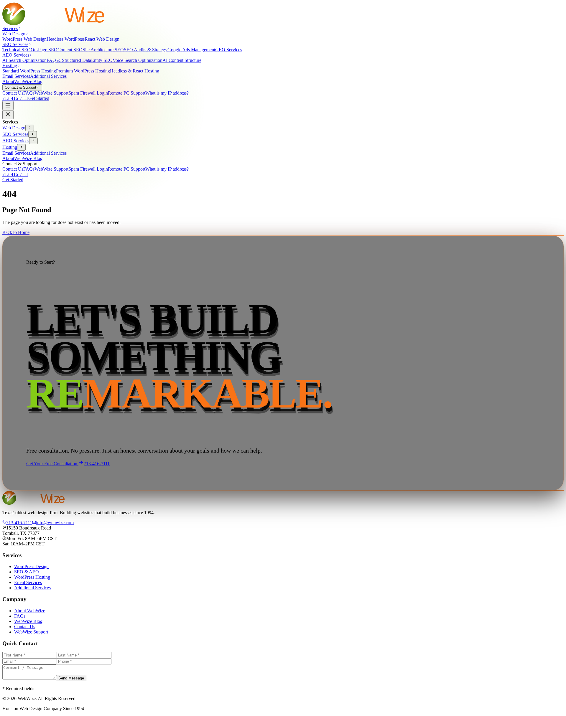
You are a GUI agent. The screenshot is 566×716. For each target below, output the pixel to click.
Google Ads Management (191, 49)
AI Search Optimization (24, 60)
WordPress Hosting (32, 577)
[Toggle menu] (8, 105)
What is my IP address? (167, 92)
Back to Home (15, 232)
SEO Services (15, 134)
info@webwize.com (55, 522)
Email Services (16, 76)
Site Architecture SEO (103, 49)
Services (10, 28)
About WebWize (29, 610)
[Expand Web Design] (29, 128)
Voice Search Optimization (137, 60)
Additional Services (48, 76)
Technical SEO (16, 49)
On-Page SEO (44, 49)
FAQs (28, 92)
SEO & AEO (26, 571)
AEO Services (15, 140)
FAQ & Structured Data (69, 60)
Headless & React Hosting (134, 70)
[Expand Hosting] (21, 147)
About (8, 81)
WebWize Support (51, 92)
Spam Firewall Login (88, 92)
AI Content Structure (181, 60)
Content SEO (70, 49)
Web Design (13, 127)
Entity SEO (102, 60)
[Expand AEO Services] (33, 141)
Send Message (71, 678)
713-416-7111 (15, 98)
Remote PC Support (126, 92)
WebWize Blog (28, 81)
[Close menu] (8, 114)
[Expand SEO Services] (32, 134)
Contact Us (12, 92)
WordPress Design (31, 566)
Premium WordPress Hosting (83, 70)
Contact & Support (20, 87)
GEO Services (228, 49)
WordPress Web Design (24, 39)
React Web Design (102, 39)
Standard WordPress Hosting (29, 70)
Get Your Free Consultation (52, 463)
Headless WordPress (66, 39)
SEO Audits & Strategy (145, 49)
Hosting (9, 147)
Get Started (38, 98)
